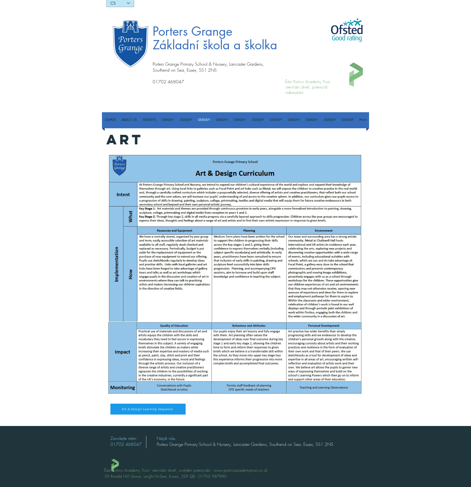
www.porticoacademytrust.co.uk (240, 470)
